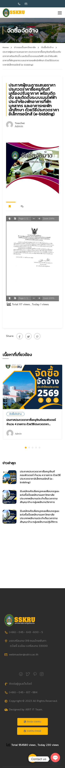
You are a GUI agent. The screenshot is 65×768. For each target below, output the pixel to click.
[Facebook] (19, 336)
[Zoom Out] (33, 219)
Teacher (20, 123)
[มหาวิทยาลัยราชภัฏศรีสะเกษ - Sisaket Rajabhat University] (14, 12)
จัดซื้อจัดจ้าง (47, 47)
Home (6, 47)
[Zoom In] (39, 219)
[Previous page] (9, 219)
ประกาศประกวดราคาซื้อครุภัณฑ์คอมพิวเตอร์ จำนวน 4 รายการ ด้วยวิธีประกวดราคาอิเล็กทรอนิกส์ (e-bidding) (31, 422)
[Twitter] (28, 336)
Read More (32, 387)
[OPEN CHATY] (55, 757)
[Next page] (15, 219)
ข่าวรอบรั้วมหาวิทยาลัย (25, 47)
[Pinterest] (37, 336)
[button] (26, 447)
